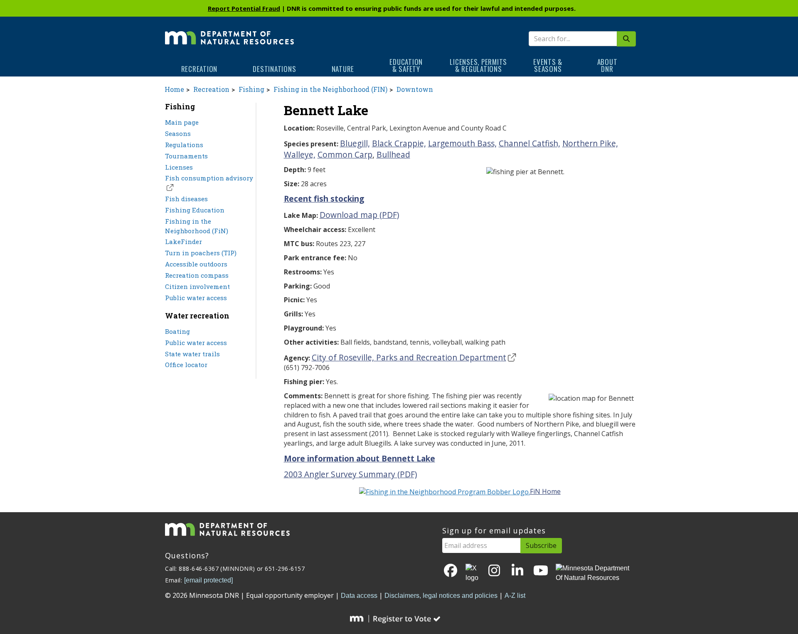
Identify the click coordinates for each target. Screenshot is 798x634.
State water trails (192, 354)
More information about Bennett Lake (359, 458)
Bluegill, (355, 143)
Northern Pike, (590, 143)
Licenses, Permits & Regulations (478, 65)
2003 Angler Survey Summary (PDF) (350, 474)
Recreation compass (197, 275)
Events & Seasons (547, 65)
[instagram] (494, 571)
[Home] (229, 32)
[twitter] (473, 573)
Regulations (184, 145)
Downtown (415, 89)
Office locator (186, 364)
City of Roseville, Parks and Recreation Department (409, 357)
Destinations (274, 69)
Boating (177, 331)
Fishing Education (194, 210)
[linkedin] (517, 571)
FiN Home (545, 491)
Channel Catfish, (529, 143)
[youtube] (540, 571)
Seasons (178, 133)
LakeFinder (183, 241)
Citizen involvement (197, 286)
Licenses (179, 167)
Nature (343, 69)
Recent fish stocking (324, 198)
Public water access (196, 298)
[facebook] (450, 571)
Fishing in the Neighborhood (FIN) (330, 89)
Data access (359, 595)
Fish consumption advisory (209, 178)
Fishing (251, 89)
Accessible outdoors (196, 264)
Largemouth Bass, (462, 143)
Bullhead (393, 154)
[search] (626, 39)
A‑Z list (515, 595)
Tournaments (186, 156)
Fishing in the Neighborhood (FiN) (196, 226)
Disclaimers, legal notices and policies (441, 595)
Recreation (199, 69)
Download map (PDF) (359, 214)
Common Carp (345, 154)
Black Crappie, (399, 143)
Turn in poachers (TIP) (200, 253)
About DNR (607, 65)
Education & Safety (406, 65)
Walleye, (299, 154)
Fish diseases (186, 199)
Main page (182, 122)
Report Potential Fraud (244, 8)
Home (174, 89)
